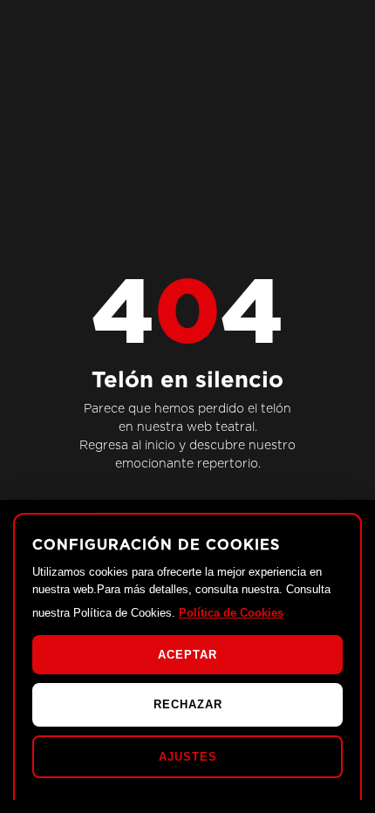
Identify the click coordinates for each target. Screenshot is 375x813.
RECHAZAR (187, 704)
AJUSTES (188, 756)
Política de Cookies (231, 612)
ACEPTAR (187, 654)
